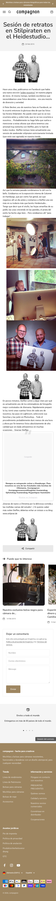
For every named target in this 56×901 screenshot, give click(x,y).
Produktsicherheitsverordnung (13, 850)
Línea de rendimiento (12, 777)
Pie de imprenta (10, 833)
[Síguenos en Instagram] (11, 865)
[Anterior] (3, 4)
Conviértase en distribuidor (37, 813)
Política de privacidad (12, 838)
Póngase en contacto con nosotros (40, 779)
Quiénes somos (38, 793)
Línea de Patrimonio (12, 782)
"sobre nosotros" (27, 92)
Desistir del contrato (45, 739)
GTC (5, 856)
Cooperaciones (38, 819)
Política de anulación (12, 843)
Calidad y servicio (39, 798)
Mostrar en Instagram (28, 497)
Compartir (30, 548)
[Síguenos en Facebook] (4, 865)
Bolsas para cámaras (12, 787)
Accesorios (8, 801)
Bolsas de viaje (9, 797)
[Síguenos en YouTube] (18, 865)
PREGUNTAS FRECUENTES (37, 787)
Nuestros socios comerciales (38, 805)
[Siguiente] (52, 4)
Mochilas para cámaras (13, 792)
